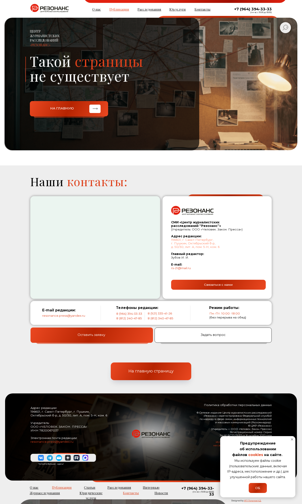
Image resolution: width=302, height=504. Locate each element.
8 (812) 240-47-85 (129, 318)
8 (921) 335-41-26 (160, 313)
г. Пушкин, (179, 243)
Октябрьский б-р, (201, 243)
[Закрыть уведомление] (292, 439)
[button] (218, 285)
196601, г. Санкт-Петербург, (192, 239)
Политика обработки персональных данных (238, 405)
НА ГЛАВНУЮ (62, 108)
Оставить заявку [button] (91, 335)
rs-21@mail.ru (181, 268)
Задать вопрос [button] (213, 335)
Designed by (246, 500)
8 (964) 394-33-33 (129, 313)
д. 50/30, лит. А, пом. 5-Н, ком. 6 (195, 247)
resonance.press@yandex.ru (63, 315)
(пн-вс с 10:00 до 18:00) (261, 12)
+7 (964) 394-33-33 (253, 9)
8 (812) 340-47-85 (160, 318)
